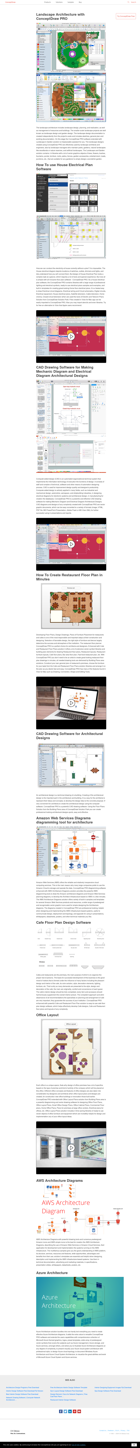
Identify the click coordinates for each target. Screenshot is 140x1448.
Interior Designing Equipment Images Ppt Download (113, 1387)
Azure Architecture (52, 1272)
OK (134, 1445)
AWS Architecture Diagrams (59, 1180)
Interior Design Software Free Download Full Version (24, 1391)
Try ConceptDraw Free (126, 16)
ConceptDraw (10, 2)
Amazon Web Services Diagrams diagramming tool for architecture (64, 820)
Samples (71, 2)
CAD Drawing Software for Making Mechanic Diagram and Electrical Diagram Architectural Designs (64, 371)
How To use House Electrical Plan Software (64, 166)
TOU (128, 1430)
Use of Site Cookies (78, 1445)
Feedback (111, 1430)
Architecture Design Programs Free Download (22, 1387)
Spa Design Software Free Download (108, 1391)
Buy (80, 2)
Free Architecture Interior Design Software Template (68, 1387)
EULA (117, 1430)
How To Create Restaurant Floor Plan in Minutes (69, 576)
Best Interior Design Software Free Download (22, 1394)
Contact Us (102, 1430)
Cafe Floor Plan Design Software (63, 922)
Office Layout (47, 1014)
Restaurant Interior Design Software (63, 1400)
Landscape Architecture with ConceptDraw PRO (60, 16)
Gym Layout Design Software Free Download (66, 1391)
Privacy (123, 1430)
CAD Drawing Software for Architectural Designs (69, 735)
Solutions (59, 2)
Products (47, 2)
